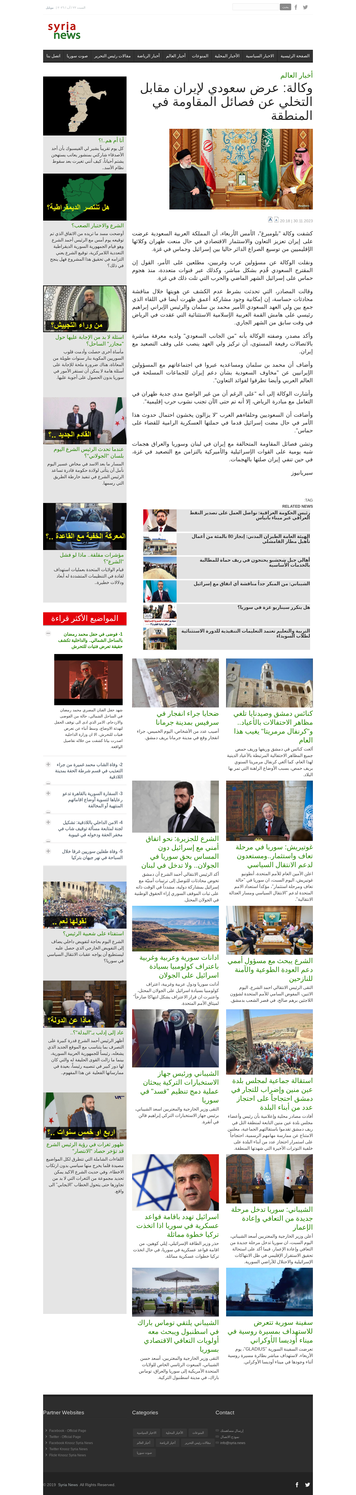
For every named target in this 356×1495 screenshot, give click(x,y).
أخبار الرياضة (148, 55)
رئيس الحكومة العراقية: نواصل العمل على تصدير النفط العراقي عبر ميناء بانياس (250, 516)
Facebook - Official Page (67, 1431)
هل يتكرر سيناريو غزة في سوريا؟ (274, 607)
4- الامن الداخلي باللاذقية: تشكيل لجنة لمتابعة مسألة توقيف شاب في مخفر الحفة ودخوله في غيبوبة (90, 828)
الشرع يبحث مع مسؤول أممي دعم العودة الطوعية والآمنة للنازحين (270, 969)
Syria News (68, 1484)
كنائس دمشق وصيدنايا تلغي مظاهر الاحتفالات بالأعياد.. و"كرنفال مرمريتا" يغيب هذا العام (273, 726)
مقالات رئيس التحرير (112, 55)
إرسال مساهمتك (231, 1431)
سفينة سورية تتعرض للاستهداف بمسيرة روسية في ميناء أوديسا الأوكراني (270, 1331)
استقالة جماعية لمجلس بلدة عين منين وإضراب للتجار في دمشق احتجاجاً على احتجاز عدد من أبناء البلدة (272, 1094)
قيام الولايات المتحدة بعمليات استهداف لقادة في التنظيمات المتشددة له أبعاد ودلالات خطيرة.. (89, 576)
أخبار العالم (176, 55)
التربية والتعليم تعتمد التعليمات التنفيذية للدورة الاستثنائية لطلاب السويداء (245, 634)
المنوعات (200, 55)
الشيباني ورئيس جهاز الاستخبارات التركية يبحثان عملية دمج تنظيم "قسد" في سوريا (179, 1086)
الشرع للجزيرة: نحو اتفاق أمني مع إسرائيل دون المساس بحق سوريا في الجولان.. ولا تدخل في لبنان (180, 852)
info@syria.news (232, 1443)
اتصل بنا (53, 55)
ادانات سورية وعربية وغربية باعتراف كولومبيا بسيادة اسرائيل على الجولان (179, 966)
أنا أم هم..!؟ (111, 140)
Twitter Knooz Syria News (68, 1449)
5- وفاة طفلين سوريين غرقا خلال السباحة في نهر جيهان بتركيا (92, 854)
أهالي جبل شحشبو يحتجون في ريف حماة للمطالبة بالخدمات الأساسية (255, 563)
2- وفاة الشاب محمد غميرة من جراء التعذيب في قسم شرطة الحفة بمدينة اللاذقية (89, 770)
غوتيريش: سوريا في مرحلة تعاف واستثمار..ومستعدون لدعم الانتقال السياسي (274, 856)
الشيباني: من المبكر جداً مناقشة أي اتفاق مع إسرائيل (252, 584)
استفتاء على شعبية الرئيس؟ (93, 933)
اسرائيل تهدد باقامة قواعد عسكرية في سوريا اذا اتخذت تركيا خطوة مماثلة (177, 1225)
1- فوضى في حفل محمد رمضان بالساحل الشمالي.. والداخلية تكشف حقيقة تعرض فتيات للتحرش (90, 640)
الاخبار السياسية (260, 55)
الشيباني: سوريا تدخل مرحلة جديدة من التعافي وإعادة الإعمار (272, 1218)
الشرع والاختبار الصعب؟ (97, 225)
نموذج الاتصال (229, 1437)
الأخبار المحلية (227, 55)
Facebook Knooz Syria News (71, 1443)
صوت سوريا (77, 55)
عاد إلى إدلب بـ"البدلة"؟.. (97, 1032)
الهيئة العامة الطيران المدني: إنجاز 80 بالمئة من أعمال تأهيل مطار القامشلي (251, 539)
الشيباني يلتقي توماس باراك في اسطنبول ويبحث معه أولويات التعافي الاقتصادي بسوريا (178, 1336)
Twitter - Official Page (65, 1437)
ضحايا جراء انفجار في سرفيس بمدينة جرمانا (187, 717)
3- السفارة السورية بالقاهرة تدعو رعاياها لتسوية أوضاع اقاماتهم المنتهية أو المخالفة (93, 799)
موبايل (49, 7)
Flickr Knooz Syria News (67, 1455)
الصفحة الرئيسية (295, 55)
